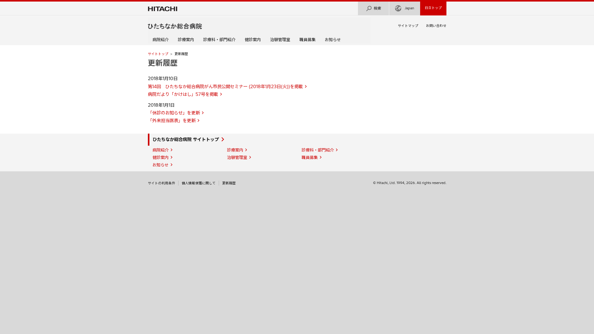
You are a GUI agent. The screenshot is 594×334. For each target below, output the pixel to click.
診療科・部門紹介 (219, 39)
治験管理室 (280, 39)
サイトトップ (158, 54)
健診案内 (253, 39)
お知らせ (333, 39)
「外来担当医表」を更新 (172, 120)
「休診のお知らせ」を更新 (174, 113)
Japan (409, 8)
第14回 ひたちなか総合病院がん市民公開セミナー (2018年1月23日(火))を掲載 (225, 86)
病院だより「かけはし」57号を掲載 (183, 94)
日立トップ (433, 8)
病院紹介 (161, 39)
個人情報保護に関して (199, 183)
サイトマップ (408, 26)
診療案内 (186, 39)
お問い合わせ (436, 26)
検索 (377, 8)
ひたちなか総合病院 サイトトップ (186, 139)
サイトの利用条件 (161, 183)
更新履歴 (229, 183)
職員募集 (307, 39)
